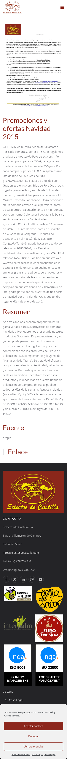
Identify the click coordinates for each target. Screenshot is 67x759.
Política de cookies (21, 754)
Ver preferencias (34, 746)
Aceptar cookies (33, 726)
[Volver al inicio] (12, 7)
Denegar (33, 736)
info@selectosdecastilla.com (21, 553)
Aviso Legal (37, 754)
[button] (62, 7)
